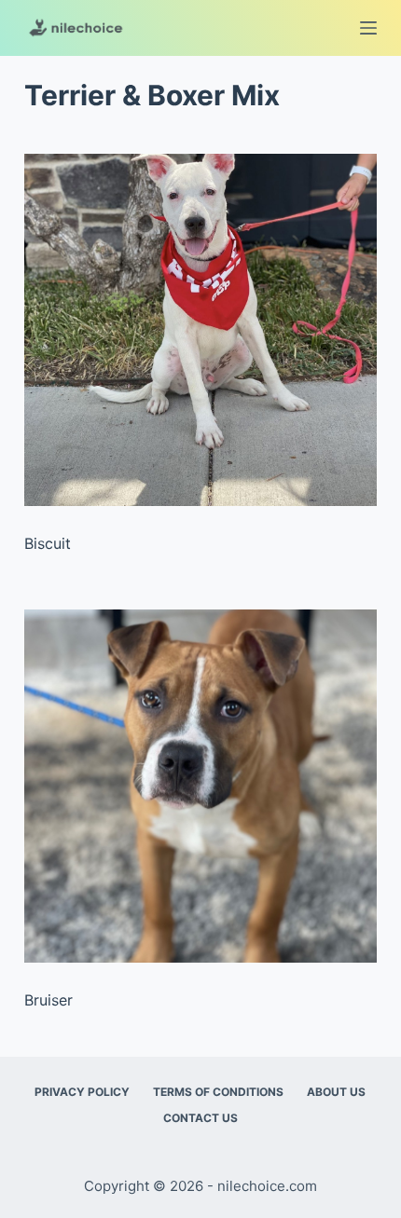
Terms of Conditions (218, 1092)
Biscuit (47, 543)
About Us (336, 1092)
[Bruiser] (200, 785)
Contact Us (200, 1118)
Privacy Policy (82, 1092)
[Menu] (368, 28)
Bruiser (48, 1000)
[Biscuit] (200, 330)
